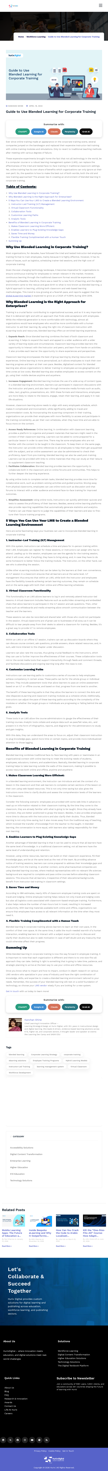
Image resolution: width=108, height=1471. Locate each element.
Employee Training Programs (46, 1060)
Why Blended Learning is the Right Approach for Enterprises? (40, 197)
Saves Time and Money (23, 233)
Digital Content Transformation (26, 1154)
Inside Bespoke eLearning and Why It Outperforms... (40, 1233)
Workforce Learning (35, 37)
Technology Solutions (21, 1180)
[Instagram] (25, 1440)
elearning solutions (17, 1060)
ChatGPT (22, 131)
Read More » (7, 1246)
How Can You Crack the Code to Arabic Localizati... (67, 1233)
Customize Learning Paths (24, 215)
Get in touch (12, 991)
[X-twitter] (10, 1440)
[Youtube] (32, 1440)
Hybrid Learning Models (76, 1060)
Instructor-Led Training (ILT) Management (33, 204)
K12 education (17, 1174)
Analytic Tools (18, 219)
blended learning (16, 1054)
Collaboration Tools (21, 211)
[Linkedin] (3, 1440)
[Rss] (46, 1440)
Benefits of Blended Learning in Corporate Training (35, 222)
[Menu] (101, 5)
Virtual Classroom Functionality (27, 208)
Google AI (39, 131)
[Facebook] (17, 1440)
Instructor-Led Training (19, 1067)
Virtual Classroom (79, 1067)
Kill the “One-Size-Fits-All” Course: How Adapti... (94, 1233)
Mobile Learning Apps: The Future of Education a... (12, 1233)
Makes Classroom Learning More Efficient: (33, 226)
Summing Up (15, 241)
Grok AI (86, 131)
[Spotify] (39, 1440)
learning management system (50, 1067)
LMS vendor (40, 985)
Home (21, 37)
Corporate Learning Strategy (44, 1054)
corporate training (72, 1054)
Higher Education (19, 1167)
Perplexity (70, 131)
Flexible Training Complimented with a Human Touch (38, 237)
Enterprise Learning (20, 1161)
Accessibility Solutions (21, 1147)
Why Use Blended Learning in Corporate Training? (34, 193)
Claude (54, 131)
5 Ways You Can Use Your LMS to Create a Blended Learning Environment (46, 200)
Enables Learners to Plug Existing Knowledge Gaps (37, 230)
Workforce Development (20, 1073)
